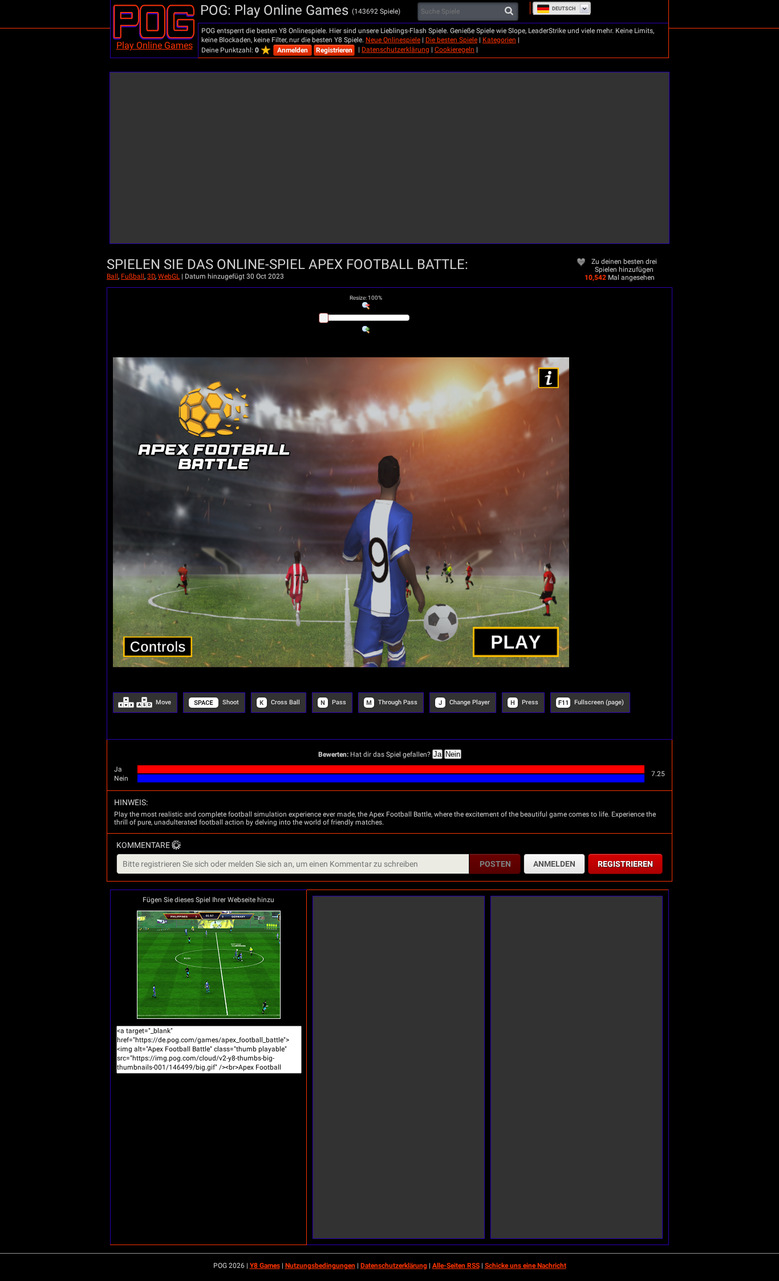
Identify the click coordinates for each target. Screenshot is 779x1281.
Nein (452, 754)
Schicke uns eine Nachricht (525, 1266)
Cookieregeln (454, 50)
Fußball (132, 276)
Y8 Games (265, 1266)
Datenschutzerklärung (395, 50)
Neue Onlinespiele (393, 40)
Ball (112, 276)
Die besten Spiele (451, 40)
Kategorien (499, 40)
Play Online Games (154, 45)
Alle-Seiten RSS (456, 1266)
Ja (437, 754)
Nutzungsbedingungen (320, 1266)
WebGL (169, 276)
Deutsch (563, 8)
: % (366, 298)
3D (151, 276)
